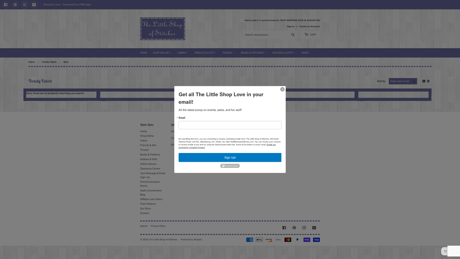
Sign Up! (230, 157)
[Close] (282, 89)
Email (182, 117)
